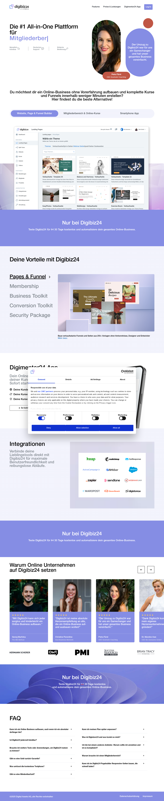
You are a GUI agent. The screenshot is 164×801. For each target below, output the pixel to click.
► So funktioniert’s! (27, 408)
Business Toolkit (29, 296)
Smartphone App (129, 113)
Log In (148, 7)
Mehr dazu (62, 338)
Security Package (30, 315)
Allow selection (82, 428)
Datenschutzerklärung (129, 797)
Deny (48, 428)
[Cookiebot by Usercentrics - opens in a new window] (122, 372)
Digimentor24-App (132, 7)
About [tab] (122, 380)
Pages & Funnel (28, 277)
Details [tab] (68, 380)
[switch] (68, 418)
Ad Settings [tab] (95, 380)
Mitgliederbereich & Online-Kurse (82, 113)
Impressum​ (148, 797)
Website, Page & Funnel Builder (34, 113)
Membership (24, 286)
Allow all (116, 428)
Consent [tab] (41, 380)
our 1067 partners (45, 391)
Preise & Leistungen (112, 7)
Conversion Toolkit (31, 306)
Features (96, 7)
